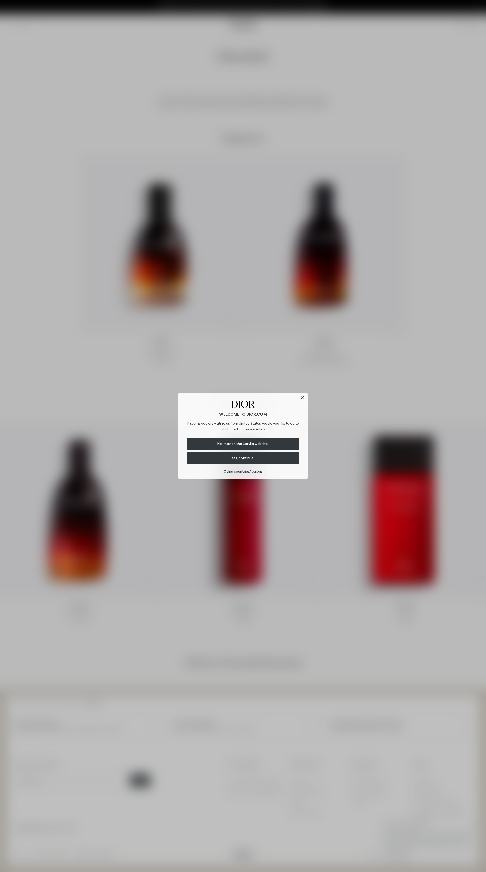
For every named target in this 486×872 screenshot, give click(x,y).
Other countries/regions (243, 471)
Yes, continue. (243, 458)
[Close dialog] (302, 398)
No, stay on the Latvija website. (243, 444)
